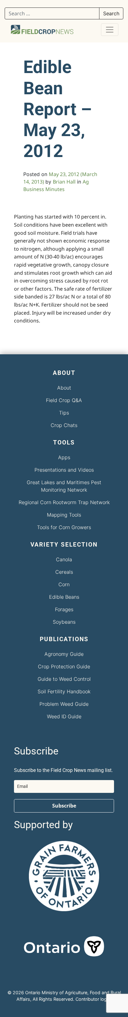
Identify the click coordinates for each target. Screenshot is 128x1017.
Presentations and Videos (64, 470)
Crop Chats (64, 425)
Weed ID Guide (64, 716)
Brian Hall (64, 181)
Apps (64, 457)
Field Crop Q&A (64, 400)
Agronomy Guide (64, 654)
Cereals (64, 572)
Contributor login (92, 999)
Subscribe (64, 805)
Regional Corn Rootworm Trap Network (64, 502)
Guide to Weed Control (64, 679)
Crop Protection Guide (64, 666)
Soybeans (64, 622)
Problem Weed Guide (64, 704)
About (64, 388)
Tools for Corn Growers (64, 527)
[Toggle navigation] (109, 29)
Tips (64, 413)
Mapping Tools (64, 515)
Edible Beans (64, 597)
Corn (64, 584)
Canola (64, 559)
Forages (64, 609)
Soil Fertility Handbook (64, 691)
